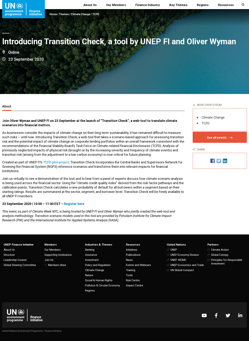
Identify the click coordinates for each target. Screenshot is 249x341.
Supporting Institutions (58, 254)
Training (130, 270)
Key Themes (178, 5)
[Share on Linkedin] (225, 160)
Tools (129, 275)
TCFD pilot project (56, 162)
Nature (89, 275)
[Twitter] (228, 315)
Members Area (57, 265)
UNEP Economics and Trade (187, 265)
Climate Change (80, 14)
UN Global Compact (182, 270)
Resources (226, 5)
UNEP (173, 249)
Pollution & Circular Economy (102, 285)
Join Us (48, 260)
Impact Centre (134, 285)
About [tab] (6, 106)
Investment (92, 260)
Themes (64, 14)
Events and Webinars (138, 265)
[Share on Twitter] (219, 160)
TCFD (95, 14)
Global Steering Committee (20, 265)
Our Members (116, 5)
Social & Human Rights (98, 280)
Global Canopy (219, 254)
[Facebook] (216, 315)
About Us (90, 5)
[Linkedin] (240, 315)
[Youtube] (204, 315)
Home (53, 14)
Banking (89, 249)
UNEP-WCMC (178, 260)
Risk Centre (133, 280)
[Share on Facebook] (212, 160)
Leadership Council (15, 260)
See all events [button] (217, 137)
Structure (9, 254)
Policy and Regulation (98, 265)
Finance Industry (147, 5)
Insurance (91, 254)
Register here (74, 204)
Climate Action (220, 249)
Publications (133, 254)
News (129, 260)
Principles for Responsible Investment (226, 261)
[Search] (242, 4)
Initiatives (131, 249)
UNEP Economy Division (184, 254)
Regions (203, 5)
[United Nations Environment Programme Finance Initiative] (25, 315)
